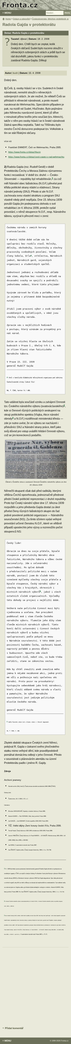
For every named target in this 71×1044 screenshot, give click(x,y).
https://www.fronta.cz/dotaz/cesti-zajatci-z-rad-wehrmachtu (36, 157)
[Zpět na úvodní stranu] (35, 5)
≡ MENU (6, 12)
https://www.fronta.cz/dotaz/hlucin (24, 152)
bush (15, 73)
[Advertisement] (35, 986)
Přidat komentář (14, 1028)
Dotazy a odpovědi (21, 19)
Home (8, 19)
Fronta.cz (65, 1041)
